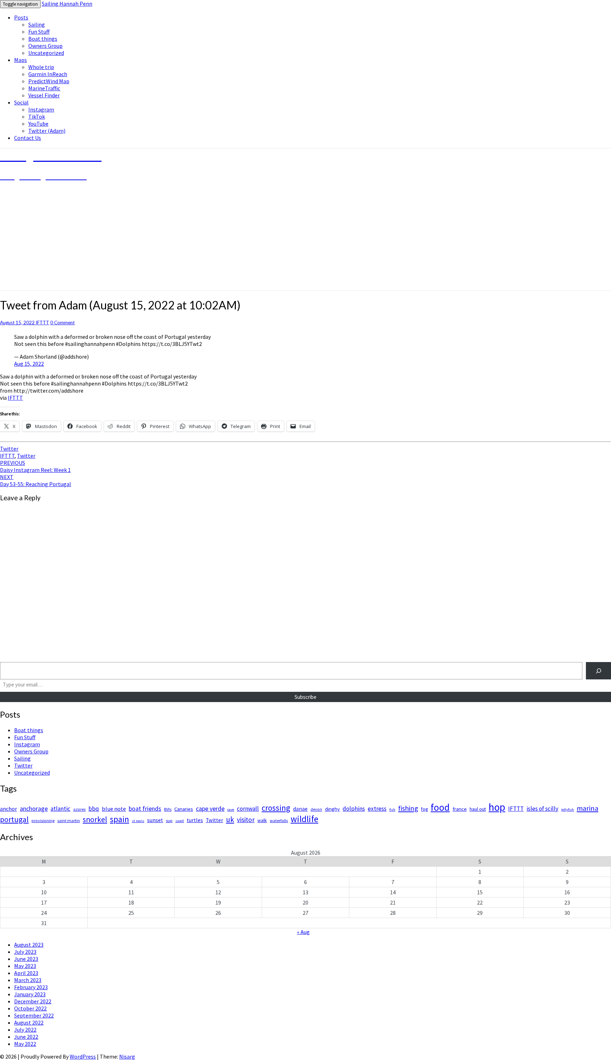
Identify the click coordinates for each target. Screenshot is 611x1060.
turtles (195, 820)
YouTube (38, 123)
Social (21, 102)
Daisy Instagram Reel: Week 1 (35, 466)
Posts (21, 17)
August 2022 (28, 1022)
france (460, 808)
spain (119, 819)
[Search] (598, 670)
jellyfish (567, 809)
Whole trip (41, 66)
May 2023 (25, 965)
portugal (14, 819)
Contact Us (27, 137)
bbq (93, 809)
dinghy (332, 808)
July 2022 (25, 1029)
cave (230, 809)
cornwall (248, 809)
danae (300, 808)
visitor (246, 819)
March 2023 (27, 980)
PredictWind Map (48, 81)
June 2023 (26, 958)
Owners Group (45, 45)
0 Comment (62, 322)
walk (262, 820)
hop (497, 807)
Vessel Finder (44, 95)
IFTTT (42, 322)
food (440, 807)
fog (424, 809)
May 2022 (25, 1043)
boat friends (145, 808)
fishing (408, 808)
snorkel (95, 819)
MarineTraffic (44, 88)
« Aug (303, 931)
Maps (20, 59)
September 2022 (34, 1015)
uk (230, 819)
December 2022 (32, 1001)
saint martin (68, 820)
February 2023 (31, 987)
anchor (8, 808)
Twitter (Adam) (46, 130)
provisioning (42, 820)
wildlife (304, 819)
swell (179, 821)
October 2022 (30, 1008)
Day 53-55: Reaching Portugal (35, 480)
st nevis (138, 821)
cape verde (210, 808)
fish (392, 809)
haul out (478, 809)
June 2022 (26, 1036)
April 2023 (26, 972)
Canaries (183, 808)
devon (316, 809)
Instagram (41, 109)
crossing (276, 808)
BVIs (167, 809)
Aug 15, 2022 (29, 363)
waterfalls (279, 820)
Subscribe (305, 697)
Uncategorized (46, 52)
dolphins (354, 809)
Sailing (36, 24)
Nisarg (127, 1056)
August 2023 (28, 944)
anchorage (34, 808)
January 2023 (30, 994)
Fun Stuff (39, 31)
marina (587, 808)
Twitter (9, 448)
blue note (114, 808)
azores (79, 809)
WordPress (83, 1056)
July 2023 (25, 951)
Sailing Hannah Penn (67, 3)
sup (169, 820)
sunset (155, 820)
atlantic (60, 809)
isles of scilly (542, 809)
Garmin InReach (47, 74)
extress (377, 809)
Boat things (42, 38)
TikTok (36, 116)
